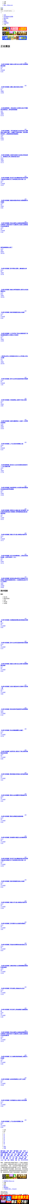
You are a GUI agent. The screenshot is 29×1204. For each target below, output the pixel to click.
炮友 (8, 1155)
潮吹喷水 (12, 1159)
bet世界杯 (6, 23)
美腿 (25, 1158)
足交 (13, 1158)
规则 (5, 1185)
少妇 (5, 1155)
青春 (5, 1159)
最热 (16, 1159)
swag (10, 1158)
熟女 (26, 1157)
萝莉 (10, 1157)
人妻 (5, 1154)
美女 (23, 1157)
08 (4, 1142)
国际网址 (6, 1187)
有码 (10, 1152)
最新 (19, 1154)
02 (4, 1134)
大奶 (15, 1154)
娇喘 (4, 1157)
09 (4, 1143)
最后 (5, 1146)
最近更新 (6, 18)
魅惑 (16, 1158)
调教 (7, 1158)
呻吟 (2, 1155)
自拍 (23, 1152)
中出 (13, 1157)
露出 (17, 1157)
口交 (12, 1154)
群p (19, 1159)
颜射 (21, 1155)
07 (4, 1141)
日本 (21, 1151)
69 (6, 1191)
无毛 (4, 1158)
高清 (25, 1155)
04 (4, 1137)
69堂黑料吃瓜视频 (8, 16)
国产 (11, 1151)
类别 (5, 19)
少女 (7, 1157)
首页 (5, 15)
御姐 (8, 1154)
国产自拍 (3, 1151)
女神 (24, 1151)
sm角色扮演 (20, 1158)
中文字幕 (18, 1152)
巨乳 (22, 1154)
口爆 (26, 1154)
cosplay (2, 1159)
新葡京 (5, 21)
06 (4, 1139)
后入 (15, 1155)
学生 (20, 1157)
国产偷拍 (16, 1151)
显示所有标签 (24, 1159)
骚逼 (18, 1155)
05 (4, 1138)
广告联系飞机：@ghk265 (10, 1189)
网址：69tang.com (8, 5)
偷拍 (8, 1159)
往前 (5, 1148)
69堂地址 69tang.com (9, 1181)
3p (1, 1158)
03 (4, 1135)
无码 (8, 1151)
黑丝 (12, 1155)
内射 (13, 1152)
